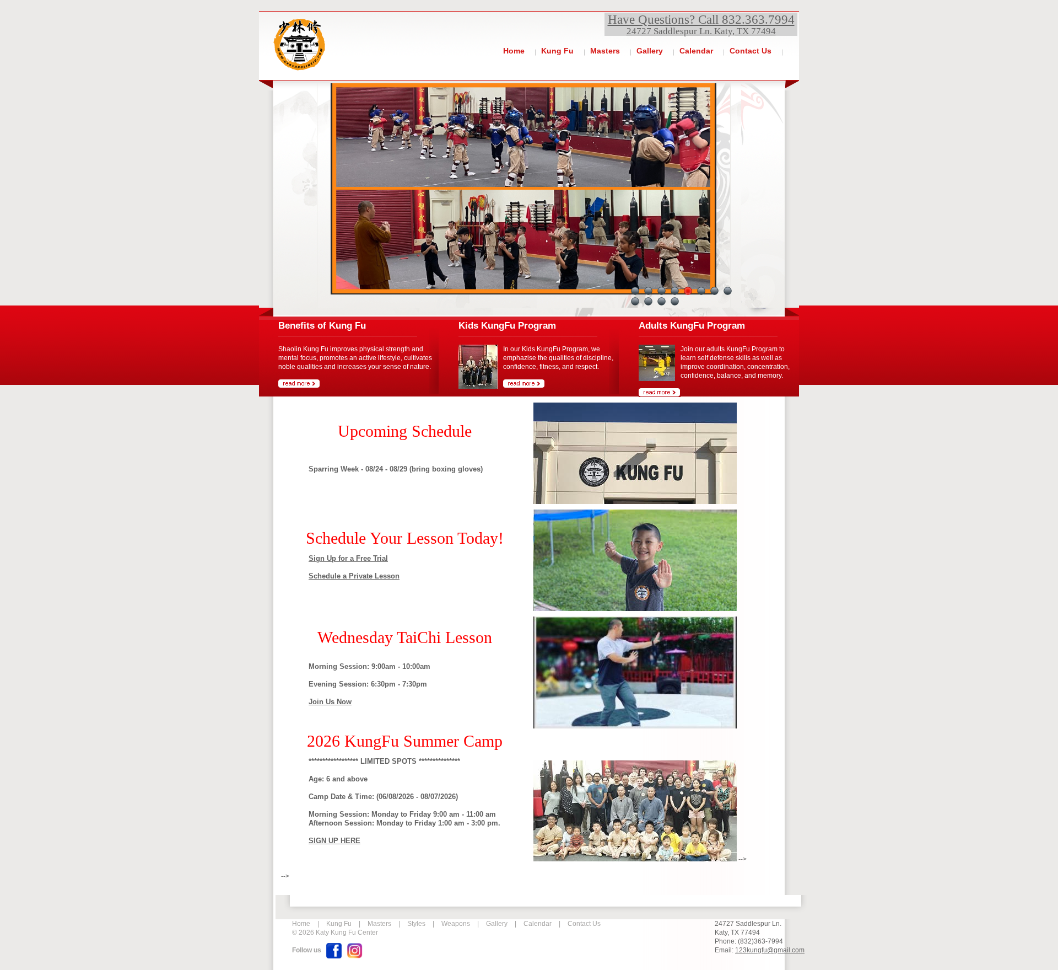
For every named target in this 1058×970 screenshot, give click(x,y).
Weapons (455, 924)
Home (514, 50)
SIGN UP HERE (334, 841)
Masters (605, 50)
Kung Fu (557, 50)
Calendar (696, 50)
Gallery (649, 50)
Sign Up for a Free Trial (348, 558)
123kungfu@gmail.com (770, 950)
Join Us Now (330, 702)
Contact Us (750, 50)
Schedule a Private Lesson (354, 576)
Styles (416, 924)
